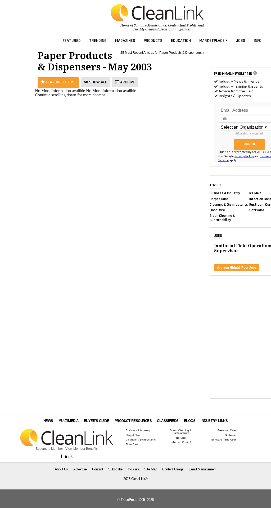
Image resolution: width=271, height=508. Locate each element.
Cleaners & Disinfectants (229, 204)
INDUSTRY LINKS (214, 421)
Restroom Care (227, 430)
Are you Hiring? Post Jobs (236, 267)
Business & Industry (225, 193)
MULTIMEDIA (68, 421)
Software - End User (223, 439)
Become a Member (49, 449)
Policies (133, 469)
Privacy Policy (244, 156)
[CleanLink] (157, 13)
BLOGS (190, 421)
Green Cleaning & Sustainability (222, 217)
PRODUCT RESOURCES (133, 421)
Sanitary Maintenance (150, 25)
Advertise (80, 469)
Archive (127, 82)
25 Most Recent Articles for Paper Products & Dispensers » (162, 53)
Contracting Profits (182, 25)
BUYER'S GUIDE (96, 421)
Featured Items (60, 82)
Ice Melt (255, 193)
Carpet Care (219, 198)
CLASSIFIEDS (168, 421)
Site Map (150, 469)
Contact (97, 469)
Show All (97, 82)
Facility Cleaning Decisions (153, 29)
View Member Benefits (81, 449)
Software (256, 210)
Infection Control (181, 442)
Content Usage (172, 469)
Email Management (202, 469)
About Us (61, 469)
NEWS (48, 421)
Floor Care (217, 210)
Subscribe (115, 469)
